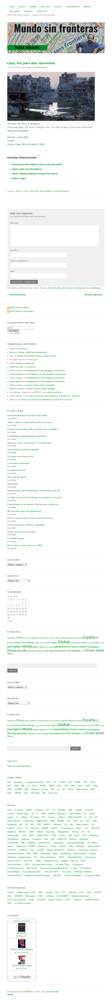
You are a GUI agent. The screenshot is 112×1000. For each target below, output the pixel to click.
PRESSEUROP (75, 817)
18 (11, 612)
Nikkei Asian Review (55, 850)
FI (37, 813)
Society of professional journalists (21, 532)
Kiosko (38, 861)
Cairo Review (12, 843)
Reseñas (28, 11)
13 (17, 608)
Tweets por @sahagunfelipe (19, 766)
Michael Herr (23, 936)
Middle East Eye (51, 861)
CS (65, 824)
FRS (66, 786)
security (22, 650)
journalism (14, 646)
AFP (32, 824)
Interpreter (31, 843)
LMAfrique (80, 846)
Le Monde (39, 810)
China (20, 637)
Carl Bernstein (22, 968)
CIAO (88, 892)
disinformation (67, 638)
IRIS (73, 786)
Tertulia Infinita (94, 846)
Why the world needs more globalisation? (24, 511)
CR (27, 828)
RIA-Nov (22, 832)
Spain (46, 651)
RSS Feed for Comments (21, 311)
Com (86, 828)
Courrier (10, 813)
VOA (95, 821)
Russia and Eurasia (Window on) (54, 868)
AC (58, 789)
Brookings (18, 782)
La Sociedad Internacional (18, 463)
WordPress (29, 992)
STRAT (43, 786)
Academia (77, 900)
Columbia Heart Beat (75, 843)
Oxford (92, 813)
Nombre (14, 250)
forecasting (27, 642)
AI (28, 786)
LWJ (53, 839)
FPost (77, 835)
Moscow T (62, 813)
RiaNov (52, 813)
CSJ (63, 892)
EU (97, 638)
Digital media (42, 821)
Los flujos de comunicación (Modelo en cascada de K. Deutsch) (53, 396)
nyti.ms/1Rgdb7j (17, 130)
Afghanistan (11, 638)
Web (12, 271)
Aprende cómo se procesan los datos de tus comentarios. (74, 288)
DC (93, 824)
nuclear (51, 647)
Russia (11, 650)
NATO (31, 835)
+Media (40, 832)
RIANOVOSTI (43, 835)
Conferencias (73, 7)
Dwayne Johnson (16, 389)
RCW (54, 835)
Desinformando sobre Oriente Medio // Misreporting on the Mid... (34, 491)
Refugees (48, 191)
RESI (55, 853)
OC (88, 832)
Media (27, 646)
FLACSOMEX (62, 896)
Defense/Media (80, 853)
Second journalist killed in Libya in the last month (37, 164)
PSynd (93, 782)
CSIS (34, 786)
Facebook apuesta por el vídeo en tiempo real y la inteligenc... (33, 429)
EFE (44, 817)
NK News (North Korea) (42, 864)
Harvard (49, 892)
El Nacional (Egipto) (73, 875)
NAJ (72, 824)
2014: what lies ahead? (17, 477)
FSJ (35, 857)
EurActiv (11, 828)
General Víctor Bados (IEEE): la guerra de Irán (36, 356)
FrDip (16, 786)
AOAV (78, 828)
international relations (78, 643)
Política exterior (79, 646)
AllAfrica (61, 817)
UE (68, 650)
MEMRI (18, 793)
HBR (52, 821)
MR (70, 835)
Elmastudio (54, 992)
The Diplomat (13, 839)
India (46, 839)
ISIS (32, 191)
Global (63, 641)
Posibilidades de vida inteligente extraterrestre (45, 370)
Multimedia (14, 11)
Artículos (46, 7)
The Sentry (66, 872)
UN (82, 651)
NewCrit (62, 846)
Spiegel (78, 810)
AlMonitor (57, 824)
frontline (35, 789)
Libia (36, 191)
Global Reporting (74, 857)
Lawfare (93, 853)
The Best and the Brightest (21, 949)
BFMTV (47, 824)
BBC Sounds (32, 868)
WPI (28, 853)
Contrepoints (58, 843)
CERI (59, 786)
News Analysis (82, 824)
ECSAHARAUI (13, 872)
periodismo (62, 646)
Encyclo (44, 789)
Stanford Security (91, 900)
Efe (81, 821)
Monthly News (25, 857)
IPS (82, 832)
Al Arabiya (36, 839)
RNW (43, 813)
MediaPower (66, 853)
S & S (20, 828)
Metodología (12, 484)
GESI (83, 861)
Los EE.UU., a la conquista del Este (46, 392)
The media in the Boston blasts (20, 456)
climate (26, 638)
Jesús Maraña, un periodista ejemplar (23, 450)
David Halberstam (23, 952)
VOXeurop (11, 857)
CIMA (31, 832)
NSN (27, 789)
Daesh (52, 638)
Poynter (40, 850)
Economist (89, 810)
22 (23, 612)
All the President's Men (22, 966)
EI (85, 817)
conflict (33, 638)
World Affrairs (44, 843)
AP (21, 824)
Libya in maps (19, 178)
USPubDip (35, 793)
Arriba (10, 994)
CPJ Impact (92, 843)
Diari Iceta (50, 832)
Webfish (16, 333)
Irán (92, 643)
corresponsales (43, 638)
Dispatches (21, 933)
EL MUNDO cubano (15, 538)
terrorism (60, 650)
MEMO (64, 861)
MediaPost (93, 835)
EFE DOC (28, 861)
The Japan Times (62, 864)
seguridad (31, 651)
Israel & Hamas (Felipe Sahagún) (40, 385)
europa (10, 817)
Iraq (89, 643)
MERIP (54, 828)
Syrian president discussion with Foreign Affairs (27, 415)
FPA (70, 782)
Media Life (42, 846)
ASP (9, 782)
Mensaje (14, 223)
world (100, 650)
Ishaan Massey (15, 381)
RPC (88, 821)
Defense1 (25, 839)
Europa (10, 643)
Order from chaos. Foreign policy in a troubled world (29, 443)
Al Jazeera (18, 810)
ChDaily (24, 817)
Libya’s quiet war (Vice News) (27, 169)
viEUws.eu (23, 850)
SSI (52, 789)
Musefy (12, 352)
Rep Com (35, 828)
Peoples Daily (22, 813)
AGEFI (61, 857)
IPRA (87, 786)
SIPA (40, 892)
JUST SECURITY (51, 872)
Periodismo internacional (21, 921)
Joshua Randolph (16, 374)
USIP (92, 789)
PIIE (9, 786)
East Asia (53, 793)
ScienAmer (12, 824)
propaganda (93, 647)
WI (64, 789)
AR (85, 813)
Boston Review (13, 821)
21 (20, 612)
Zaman (10, 846)
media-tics (71, 850)
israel (102, 643)
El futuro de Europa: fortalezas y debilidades (26, 525)
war (92, 650)
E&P (69, 821)
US (86, 650)
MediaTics (11, 832)
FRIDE (77, 782)
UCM (33, 892)
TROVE (32, 846)
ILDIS (9, 789)
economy (78, 638)
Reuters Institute (14, 861)
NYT (48, 810)
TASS (26, 864)
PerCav (75, 832)
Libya (41, 191)
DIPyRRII (19, 896)
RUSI (9, 793)
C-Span (74, 868)
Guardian (62, 810)
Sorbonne (72, 892)
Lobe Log (74, 861)
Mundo (22, 7)
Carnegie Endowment (34, 782)
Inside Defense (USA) (32, 872)
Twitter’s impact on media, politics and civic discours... (30, 422)
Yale (57, 892)
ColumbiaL (41, 900)
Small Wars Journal (15, 853)
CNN (9, 810)
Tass (32, 850)
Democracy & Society (88, 850)
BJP (75, 821)
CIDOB (62, 782)
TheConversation (14, 864)
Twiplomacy (21, 846)
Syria (52, 650)
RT (26, 824)
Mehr (71, 846)
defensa (58, 638)
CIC (54, 782)
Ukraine (76, 650)
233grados (83, 839)
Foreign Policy (39, 643)
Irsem (80, 786)
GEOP (70, 789)
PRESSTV (95, 828)
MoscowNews (75, 813)
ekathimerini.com (14, 875)
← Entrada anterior (16, 294)
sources (39, 651)
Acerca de (42, 11)
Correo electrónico (19, 261)
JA (32, 813)
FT (54, 810)
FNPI (40, 896)
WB (22, 843)
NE (90, 817)
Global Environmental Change (37, 875)
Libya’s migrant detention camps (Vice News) (34, 173)
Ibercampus (31, 896)
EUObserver (78, 864)
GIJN (24, 835)
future (54, 642)
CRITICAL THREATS (83, 872)
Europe (17, 642)
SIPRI (51, 786)
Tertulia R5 (61, 839)
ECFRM (18, 789)
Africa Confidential (48, 857)
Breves (87, 7)
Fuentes (47, 643)
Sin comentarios (39, 67)
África (10, 653)
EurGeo (53, 846)
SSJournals (45, 853)
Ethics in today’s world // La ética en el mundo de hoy (30, 518)
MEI (44, 793)
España (32, 7)
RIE (23, 786)
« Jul (9, 621)
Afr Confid (34, 817)
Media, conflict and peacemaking (33, 352)
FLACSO (98, 892)
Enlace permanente (61, 191)
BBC (70, 810)
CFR (48, 782)
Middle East (44, 647)
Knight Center (22, 892)
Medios (58, 7)
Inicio (12, 7)
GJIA (81, 892)
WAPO (29, 810)
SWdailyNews (63, 832)
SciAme (62, 835)
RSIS (9, 903)
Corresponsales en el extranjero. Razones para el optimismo (32, 504)
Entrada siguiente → (94, 294)
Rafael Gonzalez (16, 367)
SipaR (31, 900)
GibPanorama (13, 835)
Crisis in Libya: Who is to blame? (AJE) (25, 144)
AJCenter (50, 896)
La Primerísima (66, 828)
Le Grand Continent (15, 868)
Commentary (28, 821)
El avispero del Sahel (16, 470)
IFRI (85, 782)
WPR (35, 853)
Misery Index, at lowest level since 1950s (24, 545)
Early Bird (11, 850)
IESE (9, 896)
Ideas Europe (82, 789)
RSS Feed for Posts (19, 307)
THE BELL (57, 875)
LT (17, 817)
